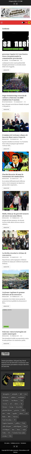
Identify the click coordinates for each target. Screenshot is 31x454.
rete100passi (6, 429)
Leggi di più (6, 70)
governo (16, 410)
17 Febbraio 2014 (15, 218)
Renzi (25, 426)
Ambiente (6, 326)
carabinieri (21, 397)
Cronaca (6, 287)
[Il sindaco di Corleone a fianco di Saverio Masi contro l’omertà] (15, 122)
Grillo (23, 410)
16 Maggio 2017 (19, 101)
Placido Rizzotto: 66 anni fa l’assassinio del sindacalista (13, 175)
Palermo (15, 417)
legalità (14, 413)
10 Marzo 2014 (15, 178)
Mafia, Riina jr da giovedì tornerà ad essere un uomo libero (15, 215)
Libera (21, 413)
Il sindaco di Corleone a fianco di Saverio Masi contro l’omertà (15, 136)
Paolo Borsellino (7, 420)
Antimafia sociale (7, 48)
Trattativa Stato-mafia (18, 433)
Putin (23, 423)
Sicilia (4, 433)
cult (11, 404)
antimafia (14, 394)
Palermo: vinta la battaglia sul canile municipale (14, 333)
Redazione (6, 139)
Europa (11, 407)
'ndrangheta (5, 394)
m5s (26, 413)
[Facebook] (14, 4)
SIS (9, 433)
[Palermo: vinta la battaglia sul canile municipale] (15, 318)
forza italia (19, 407)
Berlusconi (5, 397)
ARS (21, 394)
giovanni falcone (7, 410)
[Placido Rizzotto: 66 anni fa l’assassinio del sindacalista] (15, 161)
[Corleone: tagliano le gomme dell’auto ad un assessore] (15, 279)
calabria (13, 397)
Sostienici (23, 443)
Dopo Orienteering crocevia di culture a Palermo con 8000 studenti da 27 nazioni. (14, 98)
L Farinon (5, 60)
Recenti (21, 48)
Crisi (21, 400)
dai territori (15, 48)
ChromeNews (22, 450)
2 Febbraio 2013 (15, 336)
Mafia (4, 417)
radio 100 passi (6, 426)
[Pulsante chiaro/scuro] (23, 22)
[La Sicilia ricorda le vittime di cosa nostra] (15, 240)
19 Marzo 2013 (15, 257)
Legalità (12, 129)
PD (15, 420)
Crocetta (4, 404)
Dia (21, 404)
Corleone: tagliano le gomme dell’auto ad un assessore (13, 293)
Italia (8, 413)
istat (3, 413)
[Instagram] (17, 4)
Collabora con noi (15, 443)
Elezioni (4, 407)
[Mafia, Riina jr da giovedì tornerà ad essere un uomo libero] (15, 200)
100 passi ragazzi (7, 101)
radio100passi (17, 426)
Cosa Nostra (14, 400)
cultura (16, 404)
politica (17, 423)
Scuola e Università (15, 90)
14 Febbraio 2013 (15, 296)
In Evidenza (6, 90)
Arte (25, 394)
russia (24, 429)
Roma (18, 429)
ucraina (4, 436)
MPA (9, 417)
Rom (13, 429)
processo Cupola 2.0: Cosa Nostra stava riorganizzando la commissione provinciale (15, 56)
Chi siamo (7, 443)
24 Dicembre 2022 (15, 60)
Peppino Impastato (7, 423)
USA (10, 436)
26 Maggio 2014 (15, 139)
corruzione (5, 400)
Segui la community (29, 22)
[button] (1, 22)
